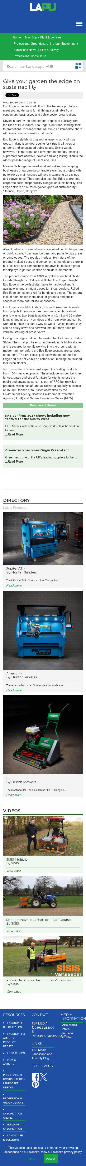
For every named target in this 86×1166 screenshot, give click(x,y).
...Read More (14, 434)
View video (13, 871)
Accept (50, 1158)
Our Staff (66, 1037)
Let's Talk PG (16, 1053)
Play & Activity (49, 50)
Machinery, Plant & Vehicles (43, 37)
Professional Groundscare (31, 43)
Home (17, 37)
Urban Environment (65, 43)
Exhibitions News (25, 50)
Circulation (68, 1033)
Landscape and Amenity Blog (42, 1056)
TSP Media (39, 1050)
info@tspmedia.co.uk (49, 1036)
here (31, 1158)
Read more (14, 585)
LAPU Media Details (69, 1027)
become (8, 369)
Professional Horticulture (30, 56)
